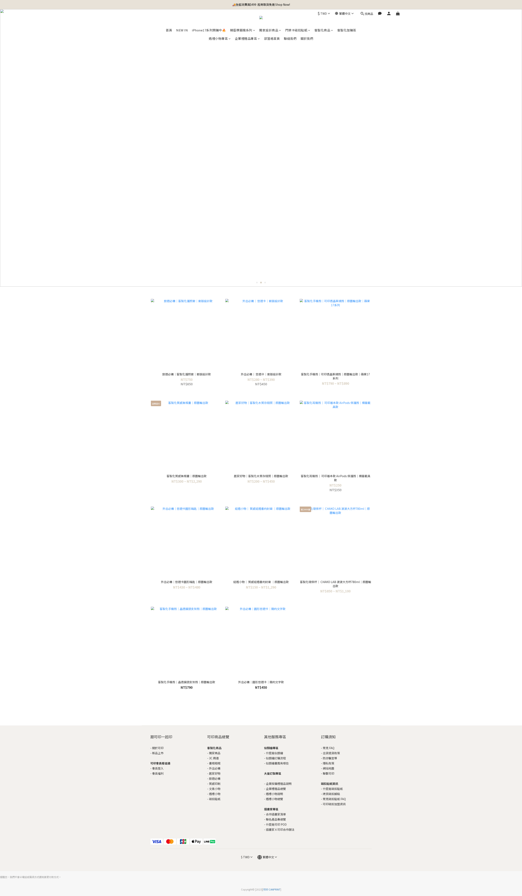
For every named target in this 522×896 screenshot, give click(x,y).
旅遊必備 (214, 778)
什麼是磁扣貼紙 (333, 789)
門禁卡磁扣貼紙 (296, 30)
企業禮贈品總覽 (276, 789)
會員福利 (158, 773)
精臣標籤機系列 (241, 30)
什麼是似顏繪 (274, 753)
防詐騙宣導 (330, 758)
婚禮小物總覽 (274, 799)
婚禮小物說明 (274, 794)
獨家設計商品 (268, 30)
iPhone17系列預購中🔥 (209, 30)
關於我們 (307, 38)
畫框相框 (214, 763)
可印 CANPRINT (271, 889)
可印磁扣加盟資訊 (334, 804)
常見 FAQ (328, 748)
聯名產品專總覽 (276, 819)
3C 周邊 (214, 758)
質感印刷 (214, 784)
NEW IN (182, 30)
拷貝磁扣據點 (331, 794)
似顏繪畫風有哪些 (277, 763)
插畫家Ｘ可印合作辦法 (280, 829)
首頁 (169, 30)
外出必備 (214, 768)
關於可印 (158, 748)
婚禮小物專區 (218, 38)
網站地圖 (328, 768)
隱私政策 (328, 763)
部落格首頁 (272, 38)
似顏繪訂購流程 (276, 758)
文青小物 (214, 789)
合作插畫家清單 (276, 814)
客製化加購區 (346, 30)
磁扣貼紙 (214, 799)
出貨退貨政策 (331, 753)
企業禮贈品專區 (246, 38)
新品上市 (158, 753)
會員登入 (158, 768)
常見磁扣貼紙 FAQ (334, 799)
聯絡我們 (290, 38)
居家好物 (214, 773)
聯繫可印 (328, 773)
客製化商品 (322, 30)
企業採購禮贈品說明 (279, 784)
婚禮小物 (214, 794)
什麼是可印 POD (276, 824)
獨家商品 (214, 753)
